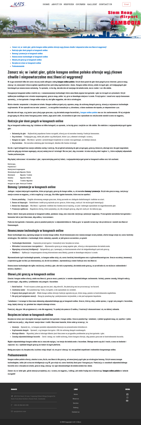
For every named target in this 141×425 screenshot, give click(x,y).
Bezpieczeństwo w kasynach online (26, 63)
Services (69, 4)
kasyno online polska (88, 112)
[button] (10, 23)
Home (46, 4)
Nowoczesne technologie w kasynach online (30, 57)
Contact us (105, 4)
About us (57, 4)
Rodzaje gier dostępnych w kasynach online (30, 50)
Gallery (92, 4)
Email (126, 4)
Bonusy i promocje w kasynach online (27, 53)
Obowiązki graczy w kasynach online (27, 60)
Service (75, 403)
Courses (80, 4)
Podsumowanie (18, 66)
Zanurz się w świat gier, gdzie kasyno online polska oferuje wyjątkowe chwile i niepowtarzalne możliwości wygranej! (59, 47)
